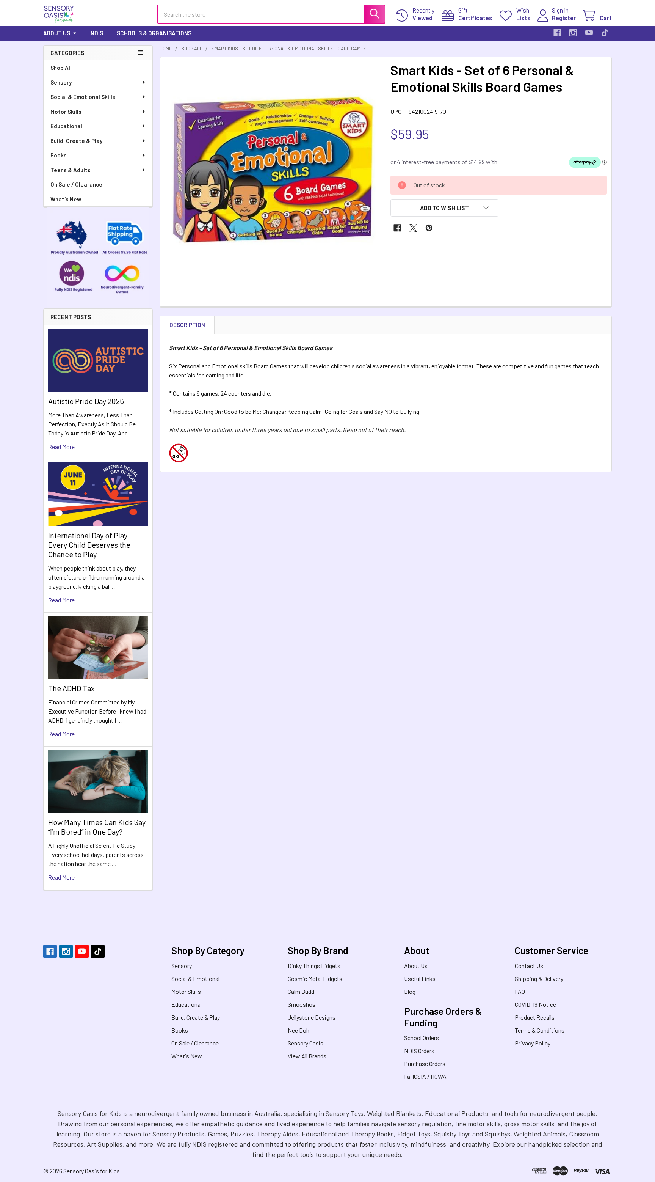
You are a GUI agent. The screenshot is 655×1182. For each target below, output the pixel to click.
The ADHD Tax (71, 688)
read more (61, 446)
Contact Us (529, 965)
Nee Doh (298, 1030)
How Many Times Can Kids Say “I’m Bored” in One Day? (97, 826)
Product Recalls (535, 1017)
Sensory (61, 82)
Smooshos (301, 1004)
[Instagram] (573, 32)
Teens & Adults (70, 170)
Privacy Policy (532, 1043)
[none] (273, 170)
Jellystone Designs (311, 1017)
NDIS (97, 33)
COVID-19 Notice (535, 1004)
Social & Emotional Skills (82, 96)
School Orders (421, 1037)
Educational (66, 126)
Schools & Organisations (154, 33)
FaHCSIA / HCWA (425, 1076)
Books (58, 155)
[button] (444, 208)
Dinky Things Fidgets (314, 965)
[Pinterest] (429, 228)
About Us (56, 33)
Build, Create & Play (76, 140)
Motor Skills (65, 111)
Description (187, 324)
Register (564, 17)
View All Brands (307, 1055)
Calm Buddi (302, 991)
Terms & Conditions (539, 1030)
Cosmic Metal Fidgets (315, 978)
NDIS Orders (419, 1050)
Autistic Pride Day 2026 (86, 401)
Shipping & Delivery (539, 978)
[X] (413, 228)
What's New (65, 199)
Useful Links (420, 978)
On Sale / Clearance (76, 184)
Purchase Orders (424, 1063)
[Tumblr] (605, 32)
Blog (409, 991)
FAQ (520, 991)
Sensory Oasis (305, 1043)
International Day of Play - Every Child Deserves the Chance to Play (90, 545)
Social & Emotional (195, 978)
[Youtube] (589, 32)
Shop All (61, 67)
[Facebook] (557, 32)
